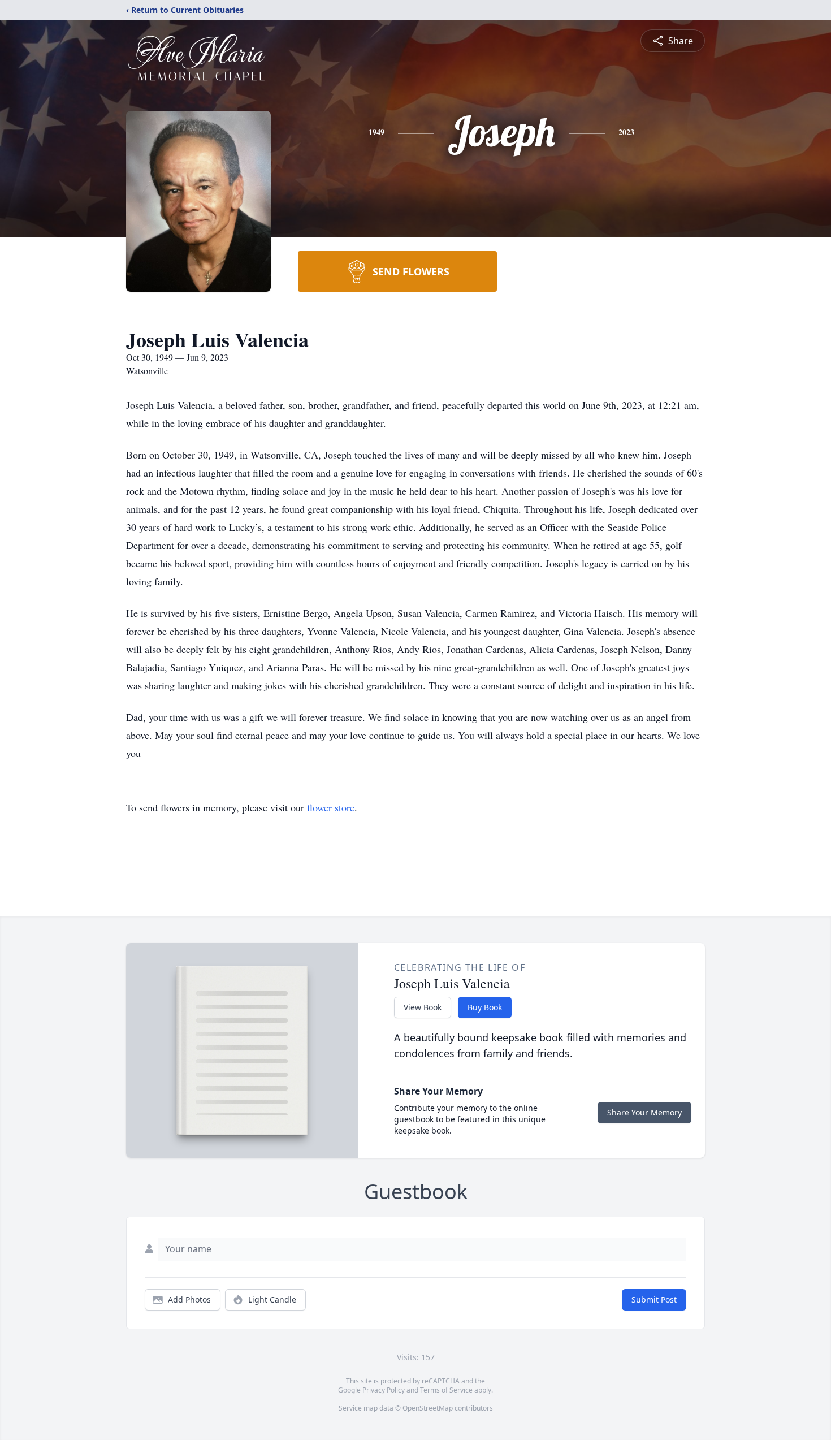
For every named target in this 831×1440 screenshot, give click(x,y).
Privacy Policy (383, 1390)
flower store (330, 807)
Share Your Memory (644, 1112)
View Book (423, 1007)
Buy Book (485, 1007)
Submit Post (654, 1299)
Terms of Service (446, 1390)
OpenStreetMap (427, 1408)
